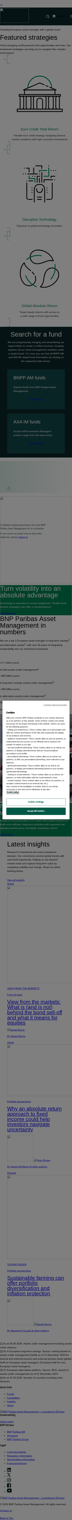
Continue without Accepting (55, 705)
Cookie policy (13, 793)
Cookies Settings (36, 802)
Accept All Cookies (36, 811)
